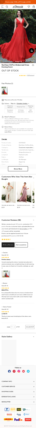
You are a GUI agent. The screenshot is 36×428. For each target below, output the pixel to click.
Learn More (8, 132)
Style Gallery (24, 229)
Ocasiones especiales (26, 147)
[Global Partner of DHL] (8, 420)
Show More (18, 169)
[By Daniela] (6, 274)
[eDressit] (18, 6)
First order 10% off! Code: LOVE (18, 2)
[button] (2, 6)
